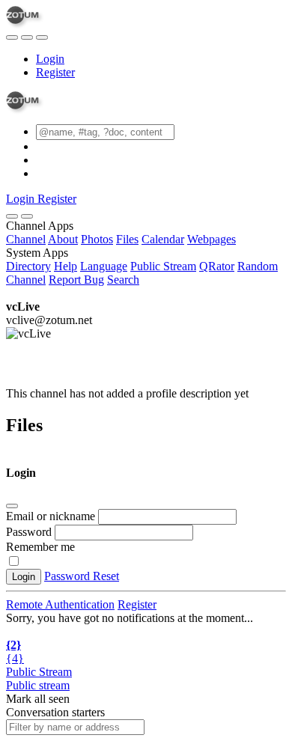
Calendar (163, 239)
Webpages (211, 239)
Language (103, 266)
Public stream (38, 685)
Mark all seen (38, 698)
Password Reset (81, 576)
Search (123, 279)
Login (50, 58)
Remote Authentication (60, 604)
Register (55, 72)
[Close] (27, 216)
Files (127, 239)
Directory (28, 266)
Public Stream (163, 266)
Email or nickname (52, 516)
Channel (26, 239)
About (63, 239)
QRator (216, 266)
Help (65, 266)
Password (29, 531)
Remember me (40, 546)
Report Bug (76, 279)
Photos (97, 239)
